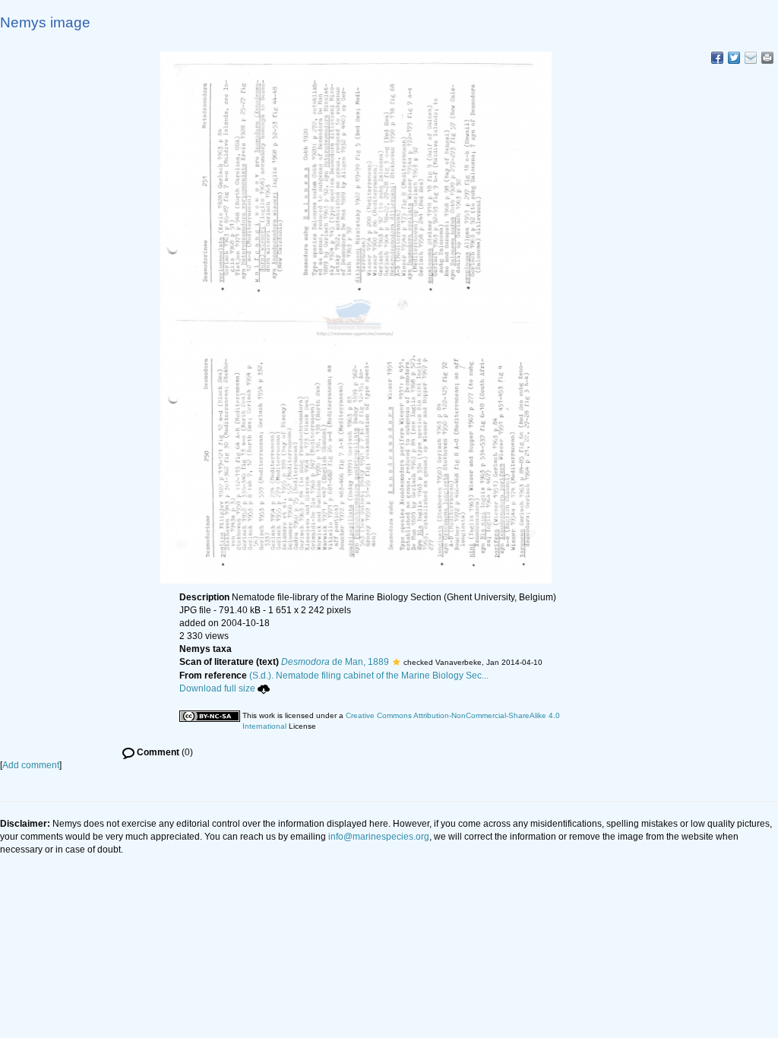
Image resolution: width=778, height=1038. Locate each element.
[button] (396, 662)
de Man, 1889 (335, 662)
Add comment (30, 765)
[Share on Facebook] (717, 58)
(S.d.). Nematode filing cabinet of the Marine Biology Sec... (369, 675)
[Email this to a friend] (767, 58)
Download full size (217, 688)
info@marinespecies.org (378, 836)
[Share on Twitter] (734, 58)
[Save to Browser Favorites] (751, 58)
